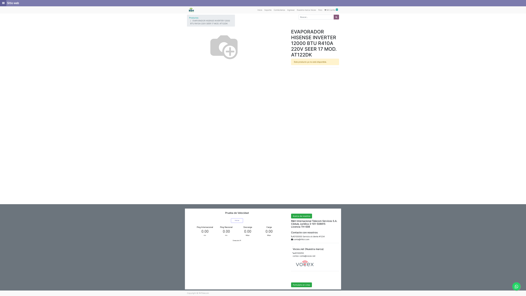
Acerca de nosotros (301, 216)
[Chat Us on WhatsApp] (516, 286)
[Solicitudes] (3, 3)
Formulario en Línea (301, 285)
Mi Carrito (331, 10)
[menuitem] (259, 9)
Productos (193, 18)
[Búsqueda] (336, 17)
